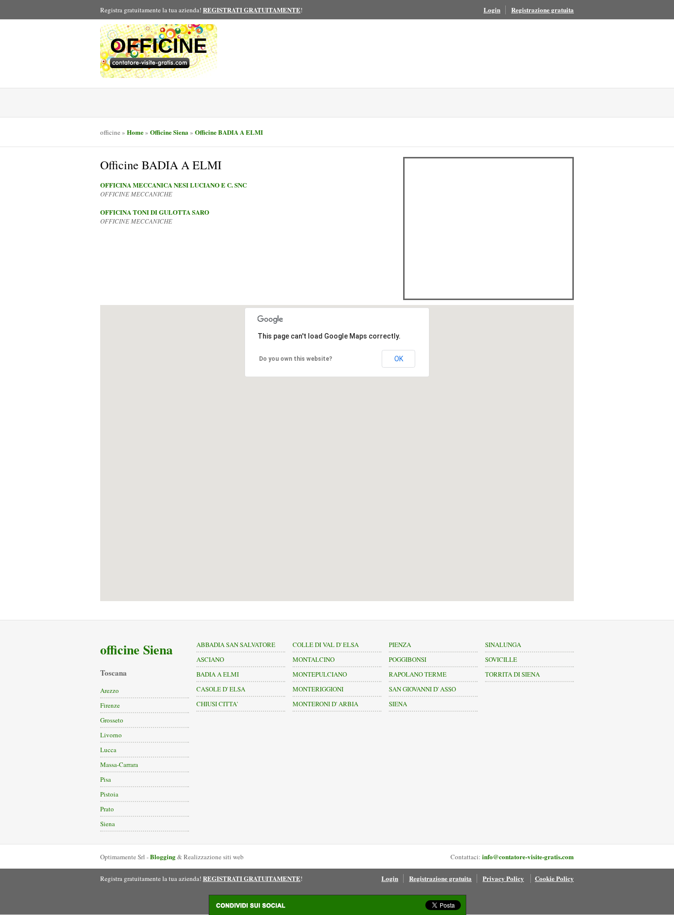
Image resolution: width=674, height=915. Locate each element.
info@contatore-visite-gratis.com (528, 856)
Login (492, 9)
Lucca (108, 749)
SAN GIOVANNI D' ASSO (422, 689)
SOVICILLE (501, 659)
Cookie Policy (554, 878)
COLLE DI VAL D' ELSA (326, 644)
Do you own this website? (295, 358)
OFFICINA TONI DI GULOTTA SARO (154, 212)
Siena (107, 823)
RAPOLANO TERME (418, 674)
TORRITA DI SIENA (512, 674)
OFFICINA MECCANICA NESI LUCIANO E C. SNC (173, 185)
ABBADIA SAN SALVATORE (235, 644)
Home (135, 132)
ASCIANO (210, 659)
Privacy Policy (503, 878)
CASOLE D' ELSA (220, 689)
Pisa (105, 779)
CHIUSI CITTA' (217, 703)
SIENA (398, 703)
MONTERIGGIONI (318, 689)
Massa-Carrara (119, 764)
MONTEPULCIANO (320, 674)
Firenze (110, 705)
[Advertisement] (488, 228)
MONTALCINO (314, 659)
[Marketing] (158, 63)
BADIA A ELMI (217, 674)
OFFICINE (158, 45)
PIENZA (400, 644)
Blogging (163, 856)
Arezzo (109, 690)
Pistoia (109, 794)
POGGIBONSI (407, 659)
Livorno (111, 734)
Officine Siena (169, 132)
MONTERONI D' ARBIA (325, 703)
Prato (107, 808)
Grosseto (111, 720)
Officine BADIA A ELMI (229, 132)
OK (398, 359)
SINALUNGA (503, 644)
